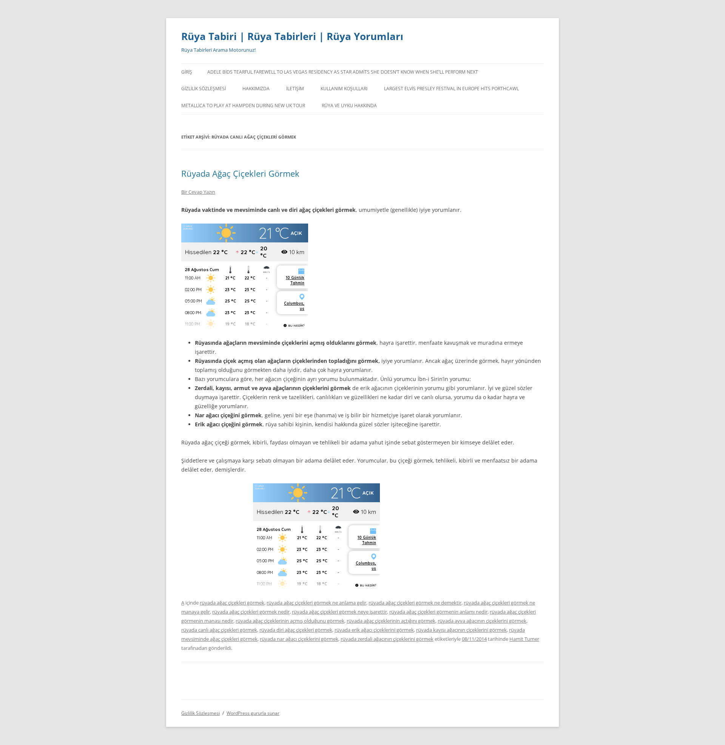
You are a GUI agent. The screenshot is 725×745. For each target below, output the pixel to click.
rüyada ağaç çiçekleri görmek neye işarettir (339, 611)
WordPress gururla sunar (253, 713)
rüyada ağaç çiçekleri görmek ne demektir (415, 602)
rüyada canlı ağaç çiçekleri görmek (219, 629)
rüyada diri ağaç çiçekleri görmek (295, 629)
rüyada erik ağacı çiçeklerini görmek (374, 629)
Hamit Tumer (524, 638)
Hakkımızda (256, 88)
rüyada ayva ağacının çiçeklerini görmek (482, 620)
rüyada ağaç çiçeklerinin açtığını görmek (391, 620)
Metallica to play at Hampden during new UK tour (243, 105)
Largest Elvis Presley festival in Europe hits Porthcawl (451, 88)
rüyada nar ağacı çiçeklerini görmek (299, 638)
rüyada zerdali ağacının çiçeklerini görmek (387, 638)
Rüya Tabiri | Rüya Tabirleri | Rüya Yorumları (292, 36)
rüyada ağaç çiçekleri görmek (232, 602)
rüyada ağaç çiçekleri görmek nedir (251, 611)
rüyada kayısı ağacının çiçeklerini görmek (461, 629)
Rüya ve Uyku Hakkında (349, 105)
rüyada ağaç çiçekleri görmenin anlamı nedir (438, 611)
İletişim (295, 88)
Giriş (186, 72)
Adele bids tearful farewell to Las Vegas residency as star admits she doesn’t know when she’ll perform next (342, 72)
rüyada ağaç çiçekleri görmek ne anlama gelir (316, 602)
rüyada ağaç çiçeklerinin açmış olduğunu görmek (290, 620)
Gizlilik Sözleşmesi (203, 88)
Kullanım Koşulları (344, 88)
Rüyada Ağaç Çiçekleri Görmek (240, 173)
